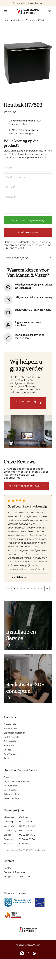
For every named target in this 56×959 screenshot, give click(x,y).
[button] (5, 11)
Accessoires (10, 754)
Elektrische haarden (14, 732)
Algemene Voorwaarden (17, 781)
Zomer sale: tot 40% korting (28, 3)
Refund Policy (11, 798)
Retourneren (10, 785)
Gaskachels (10, 724)
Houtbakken (19, 20)
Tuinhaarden (10, 741)
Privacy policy (11, 794)
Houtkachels (10, 728)
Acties (7, 758)
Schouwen (9, 745)
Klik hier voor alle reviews (24, 485)
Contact (8, 868)
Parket (7, 749)
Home (7, 20)
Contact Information (15, 872)
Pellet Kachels (11, 737)
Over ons (9, 777)
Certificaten (10, 789)
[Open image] (28, 431)
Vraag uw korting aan (25, 403)
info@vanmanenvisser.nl (17, 876)
